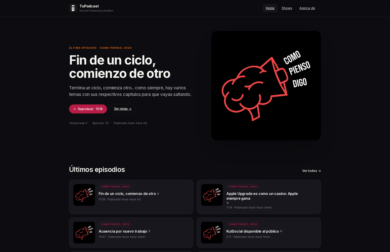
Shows (287, 8)
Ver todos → (311, 171)
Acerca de (307, 8)
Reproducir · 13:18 (90, 109)
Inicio (270, 8)
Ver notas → (123, 109)
